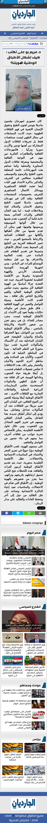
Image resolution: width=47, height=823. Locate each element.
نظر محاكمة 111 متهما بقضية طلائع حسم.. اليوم (16, 702)
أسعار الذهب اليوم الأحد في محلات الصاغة (12, 757)
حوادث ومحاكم (30, 686)
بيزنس (36, 739)
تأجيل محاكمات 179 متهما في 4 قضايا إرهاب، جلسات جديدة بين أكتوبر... (16, 693)
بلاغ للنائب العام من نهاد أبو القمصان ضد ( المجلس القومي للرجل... (18, 725)
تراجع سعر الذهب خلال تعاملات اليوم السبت (13, 778)
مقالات (33, 44)
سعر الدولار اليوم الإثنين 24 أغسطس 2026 (35, 756)
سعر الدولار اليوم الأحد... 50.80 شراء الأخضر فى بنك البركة (34, 779)
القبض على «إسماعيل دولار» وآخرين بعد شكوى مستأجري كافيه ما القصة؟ (17, 714)
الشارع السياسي (30, 607)
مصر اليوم (34, 533)
